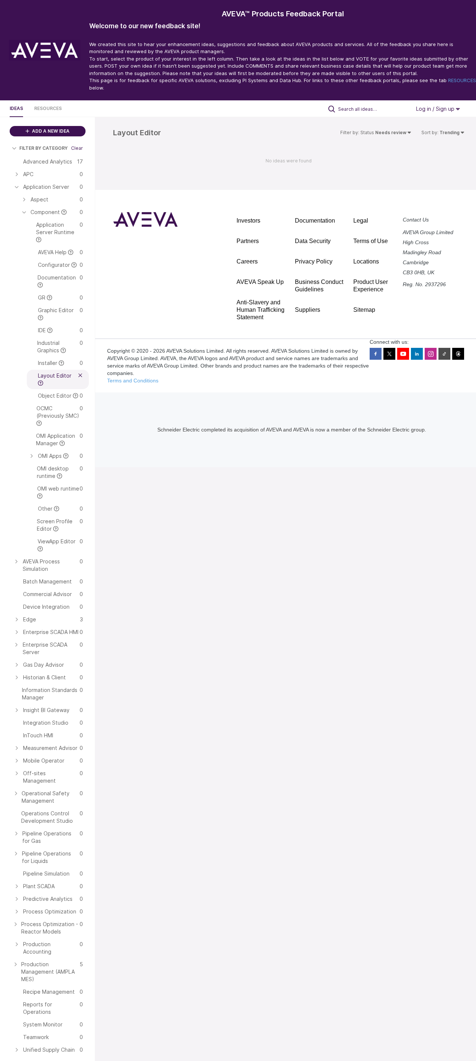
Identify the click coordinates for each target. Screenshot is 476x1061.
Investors (248, 220)
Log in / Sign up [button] (436, 109)
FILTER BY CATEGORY (43, 148)
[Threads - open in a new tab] (458, 354)
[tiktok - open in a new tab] (444, 354)
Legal (360, 220)
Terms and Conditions (132, 381)
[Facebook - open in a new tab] (376, 354)
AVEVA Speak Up (260, 282)
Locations (366, 261)
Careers (247, 261)
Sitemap (364, 310)
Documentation (315, 220)
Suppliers (307, 310)
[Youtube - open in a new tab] (403, 354)
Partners (248, 241)
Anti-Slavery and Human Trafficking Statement (260, 309)
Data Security (313, 241)
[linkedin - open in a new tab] (417, 354)
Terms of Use (370, 241)
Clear (77, 148)
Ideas (16, 108)
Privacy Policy (313, 261)
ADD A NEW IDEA (50, 131)
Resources (48, 108)
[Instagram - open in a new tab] (431, 354)
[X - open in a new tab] (389, 354)
